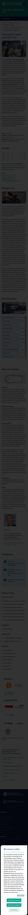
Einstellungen (14, 910)
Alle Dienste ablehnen (14, 905)
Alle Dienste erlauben (14, 900)
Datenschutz (20, 895)
